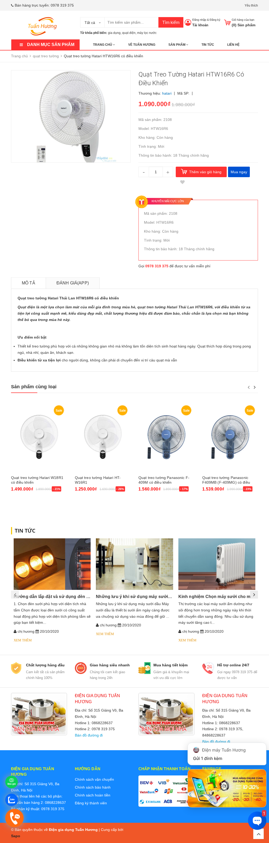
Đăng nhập (199, 19)
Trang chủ (103, 45)
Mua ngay (239, 172)
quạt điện (129, 33)
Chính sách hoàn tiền (92, 795)
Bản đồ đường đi (89, 735)
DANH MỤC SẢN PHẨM (50, 44)
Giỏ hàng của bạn (243, 19)
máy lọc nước (147, 33)
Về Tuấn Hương (141, 45)
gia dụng (114, 33)
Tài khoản (200, 25)
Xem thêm (23, 640)
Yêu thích (251, 5)
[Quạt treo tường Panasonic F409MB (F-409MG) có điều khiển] (230, 437)
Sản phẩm (177, 45)
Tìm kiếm (170, 22)
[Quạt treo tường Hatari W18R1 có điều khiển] (39, 437)
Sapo (15, 836)
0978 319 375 (62, 5)
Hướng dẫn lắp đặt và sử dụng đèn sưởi (55, 596)
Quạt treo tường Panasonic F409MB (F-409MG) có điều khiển (226, 482)
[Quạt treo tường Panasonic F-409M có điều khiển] (166, 437)
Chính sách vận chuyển (94, 779)
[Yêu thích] (182, 182)
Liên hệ (233, 45)
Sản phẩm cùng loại (33, 386)
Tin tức (207, 45)
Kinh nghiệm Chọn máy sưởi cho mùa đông (222, 596)
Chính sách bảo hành (93, 787)
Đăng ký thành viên (91, 803)
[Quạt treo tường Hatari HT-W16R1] (103, 437)
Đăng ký (215, 19)
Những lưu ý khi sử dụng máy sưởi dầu (136, 596)
